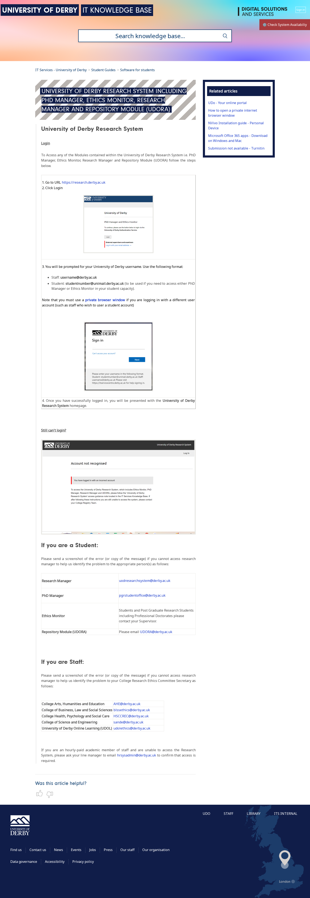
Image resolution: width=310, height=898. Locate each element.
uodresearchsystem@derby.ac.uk (144, 580)
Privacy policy (83, 861)
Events (76, 849)
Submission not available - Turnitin (236, 148)
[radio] (40, 793)
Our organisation (156, 849)
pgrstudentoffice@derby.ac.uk (142, 595)
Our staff (127, 849)
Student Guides (103, 70)
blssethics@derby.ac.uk (131, 710)
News (58, 849)
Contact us (38, 849)
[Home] (263, 13)
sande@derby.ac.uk (128, 722)
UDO (206, 813)
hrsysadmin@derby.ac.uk (136, 755)
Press (108, 849)
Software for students (137, 70)
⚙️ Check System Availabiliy (285, 24)
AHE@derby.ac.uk (126, 704)
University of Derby (39, 10)
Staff (228, 813)
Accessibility (55, 861)
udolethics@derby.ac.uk (131, 728)
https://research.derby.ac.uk (83, 182)
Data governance (23, 861)
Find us (16, 849)
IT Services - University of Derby (61, 70)
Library (253, 813)
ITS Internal (285, 813)
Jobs (92, 849)
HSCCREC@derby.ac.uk (131, 716)
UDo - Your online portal (227, 102)
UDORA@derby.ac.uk (156, 631)
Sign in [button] (300, 10)
